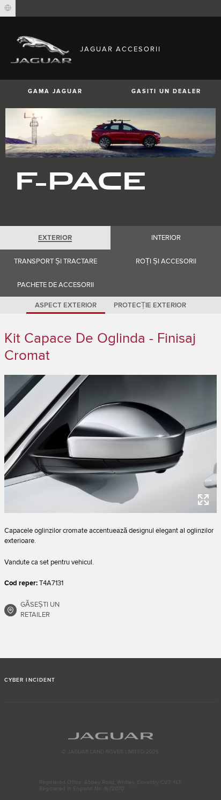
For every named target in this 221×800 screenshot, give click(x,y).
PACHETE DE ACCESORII (55, 285)
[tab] (55, 238)
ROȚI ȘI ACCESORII (166, 261)
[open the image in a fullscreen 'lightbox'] (110, 443)
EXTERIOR (55, 237)
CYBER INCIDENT (29, 680)
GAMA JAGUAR (55, 91)
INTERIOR (166, 237)
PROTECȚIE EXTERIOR (150, 305)
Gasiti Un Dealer (166, 91)
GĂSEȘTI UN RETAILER (40, 610)
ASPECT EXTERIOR (66, 305)
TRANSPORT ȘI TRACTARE (55, 261)
